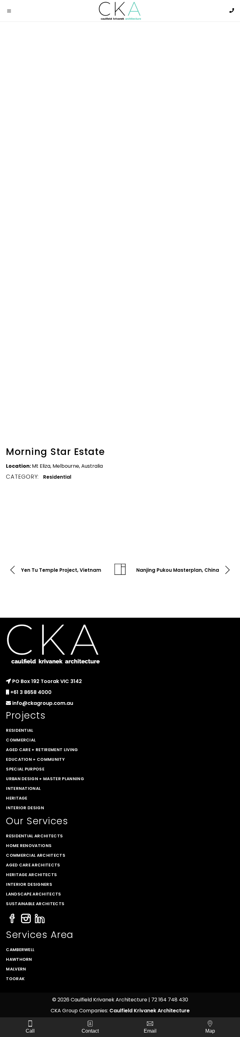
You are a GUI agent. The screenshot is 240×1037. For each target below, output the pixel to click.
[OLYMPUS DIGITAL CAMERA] (178, 355)
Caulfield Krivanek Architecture (149, 1010)
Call (30, 1031)
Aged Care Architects (33, 865)
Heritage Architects (31, 875)
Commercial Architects (35, 855)
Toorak (15, 979)
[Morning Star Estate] (62, 70)
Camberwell (20, 950)
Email (150, 1031)
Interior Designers (29, 884)
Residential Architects (34, 836)
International (23, 788)
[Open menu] (17, 11)
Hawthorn (19, 959)
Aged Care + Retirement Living (42, 750)
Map (210, 1031)
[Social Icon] (12, 919)
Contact (90, 1031)
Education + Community (35, 759)
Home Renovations (29, 846)
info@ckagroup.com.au (42, 703)
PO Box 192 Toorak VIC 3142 (47, 681)
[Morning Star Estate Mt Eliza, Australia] (62, 138)
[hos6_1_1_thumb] (178, 220)
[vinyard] (62, 318)
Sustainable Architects (35, 904)
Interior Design (25, 808)
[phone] (231, 10)
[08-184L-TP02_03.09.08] (178, 63)
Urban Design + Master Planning (45, 779)
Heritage (17, 798)
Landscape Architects (33, 894)
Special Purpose (25, 769)
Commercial (21, 740)
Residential (57, 477)
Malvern (16, 969)
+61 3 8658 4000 (31, 692)
